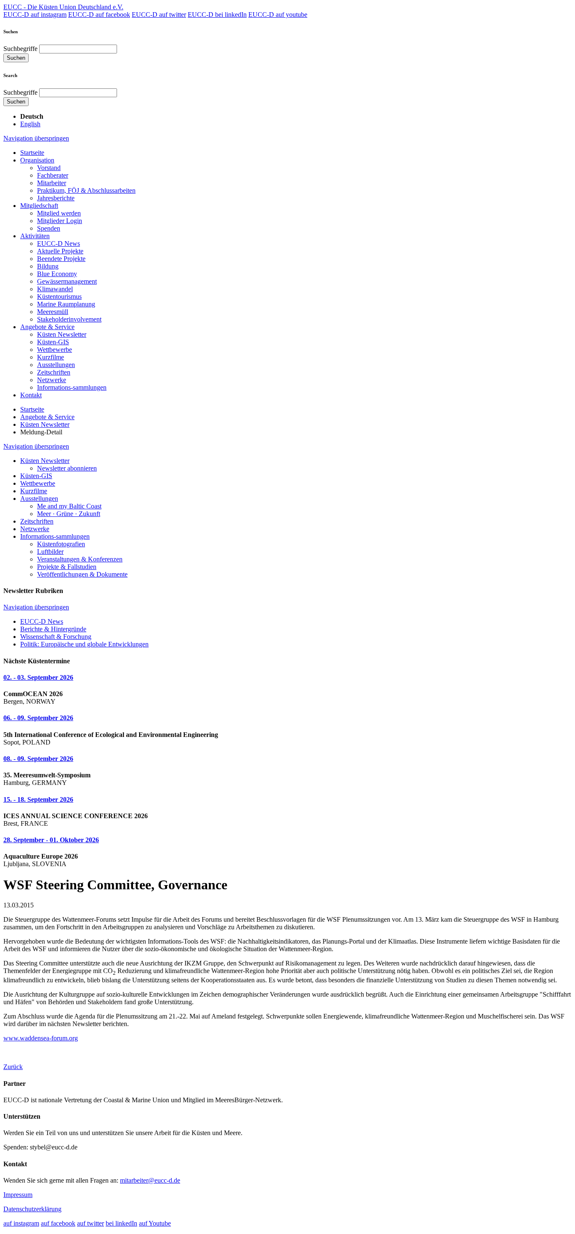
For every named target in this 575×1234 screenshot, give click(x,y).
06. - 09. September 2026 (38, 717)
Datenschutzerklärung (32, 1209)
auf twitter (90, 1223)
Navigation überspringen (36, 138)
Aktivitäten (35, 235)
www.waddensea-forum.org (40, 1038)
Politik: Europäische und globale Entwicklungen (84, 644)
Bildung (48, 266)
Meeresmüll (52, 311)
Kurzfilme (50, 357)
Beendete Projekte (61, 258)
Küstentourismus (59, 296)
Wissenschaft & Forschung (55, 636)
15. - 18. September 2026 (38, 799)
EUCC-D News (58, 243)
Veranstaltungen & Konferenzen (79, 559)
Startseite (32, 152)
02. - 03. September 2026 (38, 677)
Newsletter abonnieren (67, 468)
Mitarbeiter (51, 182)
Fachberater (52, 175)
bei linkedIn (121, 1223)
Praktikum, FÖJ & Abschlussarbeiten (86, 190)
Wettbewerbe (54, 349)
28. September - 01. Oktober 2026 (51, 839)
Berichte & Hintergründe (53, 629)
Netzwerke (51, 379)
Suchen (16, 58)
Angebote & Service (47, 326)
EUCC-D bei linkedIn (217, 14)
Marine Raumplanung (66, 304)
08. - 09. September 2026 (38, 758)
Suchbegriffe (20, 48)
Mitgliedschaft (39, 205)
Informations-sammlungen (71, 387)
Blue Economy (57, 273)
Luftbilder (50, 551)
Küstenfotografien (61, 544)
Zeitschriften (53, 372)
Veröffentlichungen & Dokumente (82, 574)
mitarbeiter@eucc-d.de (150, 1180)
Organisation (37, 160)
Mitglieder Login (59, 220)
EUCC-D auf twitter (159, 14)
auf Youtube (155, 1223)
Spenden (48, 228)
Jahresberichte (56, 198)
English (30, 124)
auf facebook (58, 1223)
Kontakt (31, 395)
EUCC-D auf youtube (277, 14)
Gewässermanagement (67, 281)
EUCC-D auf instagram (35, 14)
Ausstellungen (56, 364)
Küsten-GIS (53, 342)
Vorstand (49, 167)
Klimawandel (55, 289)
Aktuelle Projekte (60, 251)
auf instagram (21, 1223)
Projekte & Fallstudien (66, 566)
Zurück (13, 1066)
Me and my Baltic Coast (69, 506)
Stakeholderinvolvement (69, 319)
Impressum (17, 1194)
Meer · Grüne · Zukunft (68, 513)
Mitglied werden (59, 213)
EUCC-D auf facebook (99, 14)
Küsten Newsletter (61, 334)
